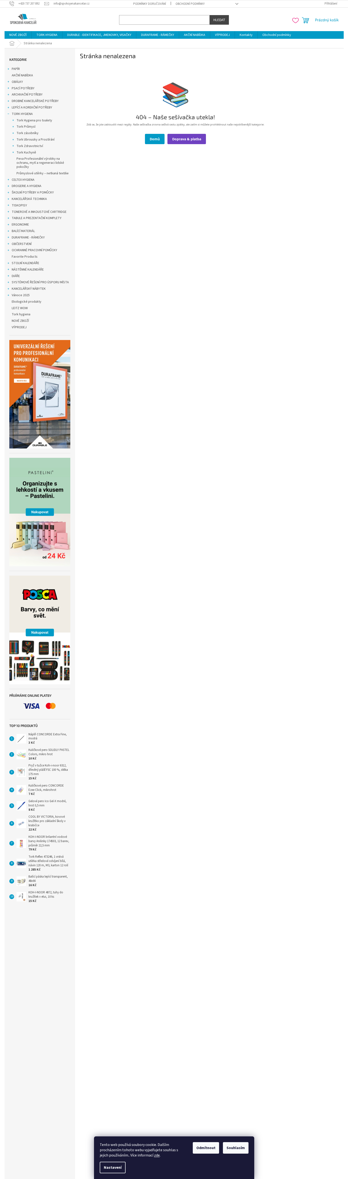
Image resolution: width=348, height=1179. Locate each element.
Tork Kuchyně (26, 152)
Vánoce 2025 (21, 295)
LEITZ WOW (20, 308)
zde (157, 1155)
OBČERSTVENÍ (22, 244)
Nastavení (113, 1167)
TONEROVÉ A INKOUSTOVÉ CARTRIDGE (39, 212)
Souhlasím (235, 1148)
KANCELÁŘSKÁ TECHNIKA (29, 199)
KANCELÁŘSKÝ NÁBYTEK (29, 288)
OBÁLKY (17, 81)
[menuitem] (18, 35)
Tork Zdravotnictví (30, 146)
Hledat (219, 20)
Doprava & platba (186, 139)
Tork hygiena (21, 314)
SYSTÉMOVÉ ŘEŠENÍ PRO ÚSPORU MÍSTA (40, 282)
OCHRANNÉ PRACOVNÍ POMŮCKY (34, 250)
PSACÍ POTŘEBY (23, 88)
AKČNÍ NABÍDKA (22, 75)
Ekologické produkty (26, 301)
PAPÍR (16, 69)
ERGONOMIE (20, 224)
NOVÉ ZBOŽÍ (20, 320)
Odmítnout (205, 1148)
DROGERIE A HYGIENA (26, 186)
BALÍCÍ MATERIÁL (23, 231)
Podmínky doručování (149, 4)
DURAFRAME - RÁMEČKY (28, 237)
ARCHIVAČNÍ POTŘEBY (27, 94)
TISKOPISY (19, 205)
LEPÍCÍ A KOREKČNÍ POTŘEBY (32, 107)
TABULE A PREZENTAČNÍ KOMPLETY (36, 218)
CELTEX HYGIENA (23, 179)
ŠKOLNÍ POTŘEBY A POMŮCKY (33, 192)
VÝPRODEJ (19, 327)
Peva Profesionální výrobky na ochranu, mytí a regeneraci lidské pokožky (40, 162)
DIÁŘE (16, 276)
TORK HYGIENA (22, 114)
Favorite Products (25, 256)
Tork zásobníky (28, 133)
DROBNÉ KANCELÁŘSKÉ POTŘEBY (35, 101)
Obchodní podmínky (190, 4)
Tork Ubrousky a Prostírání (36, 139)
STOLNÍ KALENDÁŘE (25, 263)
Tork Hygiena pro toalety (34, 120)
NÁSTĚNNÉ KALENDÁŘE (28, 269)
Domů (155, 139)
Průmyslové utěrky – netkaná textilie (43, 173)
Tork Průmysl (26, 126)
